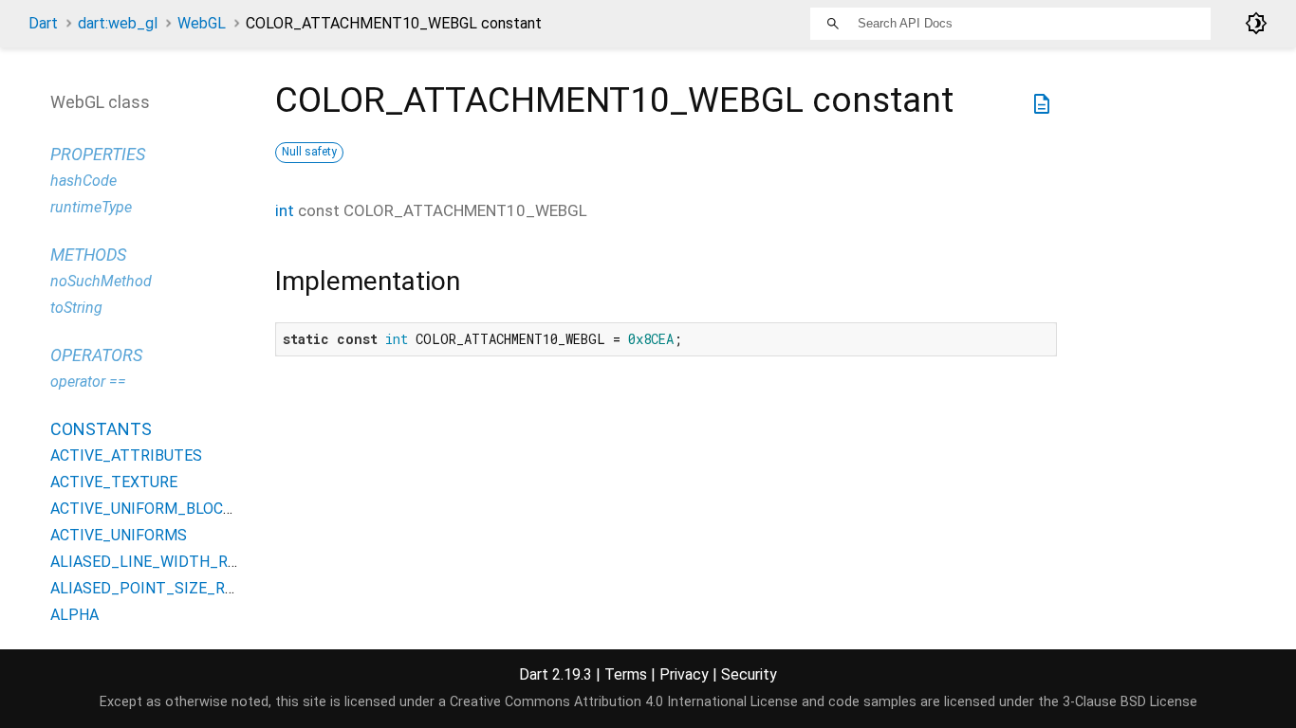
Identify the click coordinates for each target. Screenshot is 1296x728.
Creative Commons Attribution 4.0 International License (624, 702)
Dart (43, 23)
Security (749, 674)
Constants (101, 429)
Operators (96, 355)
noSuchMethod (101, 281)
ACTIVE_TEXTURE (113, 482)
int (284, 210)
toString (76, 308)
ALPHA (74, 615)
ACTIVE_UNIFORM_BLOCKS (146, 509)
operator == (88, 382)
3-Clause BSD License (1130, 702)
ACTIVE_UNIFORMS (118, 535)
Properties (97, 154)
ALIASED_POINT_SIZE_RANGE (156, 588)
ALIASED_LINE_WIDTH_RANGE (158, 562)
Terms (625, 674)
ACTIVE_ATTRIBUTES (126, 455)
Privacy (684, 674)
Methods (88, 254)
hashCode (83, 181)
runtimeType (91, 207)
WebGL (201, 23)
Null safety (309, 151)
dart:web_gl (117, 23)
